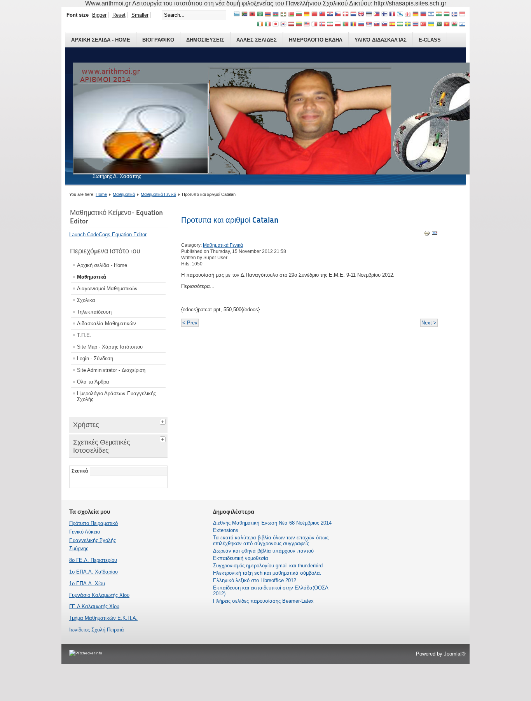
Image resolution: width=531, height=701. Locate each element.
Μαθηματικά (124, 194)
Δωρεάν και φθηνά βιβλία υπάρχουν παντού (263, 551)
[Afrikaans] (244, 14)
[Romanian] (353, 24)
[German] (415, 14)
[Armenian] (268, 14)
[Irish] (260, 24)
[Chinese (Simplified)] (314, 14)
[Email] (434, 234)
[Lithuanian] (299, 24)
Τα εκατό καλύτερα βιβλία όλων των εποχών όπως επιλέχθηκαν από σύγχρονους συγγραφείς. (270, 540)
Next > (429, 323)
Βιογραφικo (158, 40)
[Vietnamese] (447, 24)
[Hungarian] (447, 14)
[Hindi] (439, 14)
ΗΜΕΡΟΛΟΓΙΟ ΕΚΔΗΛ (315, 40)
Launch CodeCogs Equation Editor (108, 234)
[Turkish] (423, 24)
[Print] (427, 234)
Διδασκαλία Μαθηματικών (106, 323)
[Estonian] (369, 14)
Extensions (225, 530)
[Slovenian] (384, 24)
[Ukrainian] (431, 24)
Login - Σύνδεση (95, 358)
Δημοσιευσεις (205, 40)
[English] (361, 14)
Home (101, 194)
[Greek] (237, 14)
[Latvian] (291, 24)
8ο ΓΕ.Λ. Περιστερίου (93, 560)
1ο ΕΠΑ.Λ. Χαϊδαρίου (93, 572)
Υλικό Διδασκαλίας (381, 40)
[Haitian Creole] (423, 14)
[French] (392, 14)
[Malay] (307, 24)
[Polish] (338, 24)
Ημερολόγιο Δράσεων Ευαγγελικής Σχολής (116, 396)
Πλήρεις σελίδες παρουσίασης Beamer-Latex (263, 601)
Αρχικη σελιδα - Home (100, 40)
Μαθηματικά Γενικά (158, 194)
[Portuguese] (345, 24)
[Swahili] (400, 24)
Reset (119, 15)
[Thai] (415, 24)
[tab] (164, 421)
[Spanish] (392, 24)
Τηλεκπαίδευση (94, 312)
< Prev (189, 323)
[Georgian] (408, 14)
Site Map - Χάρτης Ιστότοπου (110, 347)
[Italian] (268, 24)
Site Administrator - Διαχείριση (111, 370)
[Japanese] (275, 24)
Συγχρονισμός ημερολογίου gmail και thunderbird (268, 565)
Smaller (139, 15)
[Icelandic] (454, 14)
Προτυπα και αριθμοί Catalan (230, 220)
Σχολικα (86, 300)
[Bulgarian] (299, 14)
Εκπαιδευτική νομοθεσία (240, 558)
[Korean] (283, 24)
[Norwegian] (322, 24)
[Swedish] (408, 24)
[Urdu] (439, 24)
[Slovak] (377, 24)
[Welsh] (454, 24)
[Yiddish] (462, 24)
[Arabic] (260, 14)
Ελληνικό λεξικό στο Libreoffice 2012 (254, 580)
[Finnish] (384, 14)
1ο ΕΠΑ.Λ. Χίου (87, 583)
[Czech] (338, 14)
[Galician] (400, 14)
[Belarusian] (291, 14)
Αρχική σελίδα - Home (102, 265)
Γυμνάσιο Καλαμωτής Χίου (99, 595)
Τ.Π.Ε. (84, 335)
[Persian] (330, 24)
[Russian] (361, 24)
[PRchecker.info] (85, 653)
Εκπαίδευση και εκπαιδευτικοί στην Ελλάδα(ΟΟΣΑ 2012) (270, 590)
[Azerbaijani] (275, 14)
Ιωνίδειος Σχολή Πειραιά (96, 630)
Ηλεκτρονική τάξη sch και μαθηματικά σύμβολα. (267, 573)
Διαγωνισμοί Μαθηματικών (107, 288)
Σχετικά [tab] (80, 471)
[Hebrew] (431, 14)
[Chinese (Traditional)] (322, 14)
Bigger (99, 15)
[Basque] (283, 14)
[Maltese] (314, 24)
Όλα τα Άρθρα (93, 382)
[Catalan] (307, 14)
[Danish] (345, 14)
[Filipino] (377, 14)
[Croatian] (330, 14)
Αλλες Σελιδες (256, 40)
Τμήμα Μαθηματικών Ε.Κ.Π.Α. (103, 618)
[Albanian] (252, 14)
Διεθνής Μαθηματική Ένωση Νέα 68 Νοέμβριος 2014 (272, 523)
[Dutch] (353, 14)
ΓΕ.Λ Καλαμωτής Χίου (94, 606)
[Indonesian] (462, 14)
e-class (430, 40)
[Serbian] (369, 24)
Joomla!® (455, 654)
